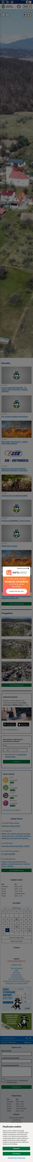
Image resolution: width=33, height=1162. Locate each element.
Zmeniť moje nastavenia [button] (16, 1158)
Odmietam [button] (16, 1153)
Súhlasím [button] (16, 1148)
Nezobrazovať (22, 568)
